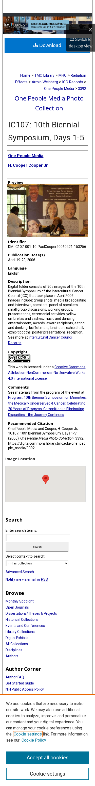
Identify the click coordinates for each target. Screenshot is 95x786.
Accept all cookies (47, 758)
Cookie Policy (34, 740)
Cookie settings (28, 734)
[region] (47, 740)
